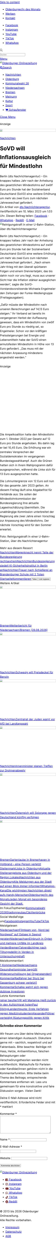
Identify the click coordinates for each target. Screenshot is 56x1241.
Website (5, 1158)
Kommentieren (22, 578)
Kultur (9, 101)
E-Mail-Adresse (11, 1146)
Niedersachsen (15, 87)
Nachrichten (13, 74)
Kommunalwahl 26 (17, 83)
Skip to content (10, 2)
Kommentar (8, 1113)
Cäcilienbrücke (35, 912)
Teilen (34, 579)
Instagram (11, 29)
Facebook (11, 25)
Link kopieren (44, 579)
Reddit (20, 220)
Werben (10, 13)
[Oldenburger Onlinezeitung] (18, 1172)
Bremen (10, 92)
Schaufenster (17, 109)
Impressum (12, 1227)
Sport (9, 105)
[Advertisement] (28, 400)
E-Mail (30, 220)
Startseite (6, 578)
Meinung (11, 96)
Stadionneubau (16, 912)
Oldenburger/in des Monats (22, 9)
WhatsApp (12, 42)
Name (5, 1139)
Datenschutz (13, 1231)
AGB (8, 1236)
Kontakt (10, 18)
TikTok (9, 38)
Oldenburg (12, 79)
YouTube (11, 34)
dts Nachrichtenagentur (35, 207)
